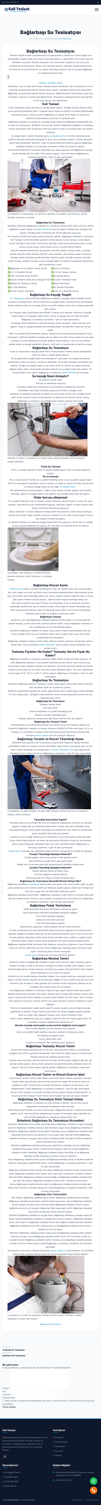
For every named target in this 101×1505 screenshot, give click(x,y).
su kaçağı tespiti (68, 487)
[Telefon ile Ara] (93, 1490)
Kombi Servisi (15, 851)
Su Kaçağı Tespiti (12, 1472)
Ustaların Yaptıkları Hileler (50, 83)
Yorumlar (59, 1451)
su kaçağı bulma (57, 136)
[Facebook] (98, 2)
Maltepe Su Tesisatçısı (50, 1324)
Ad (4, 1391)
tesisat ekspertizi (58, 1250)
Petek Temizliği (11, 1481)
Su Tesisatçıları (17, 298)
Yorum (6, 1388)
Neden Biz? (60, 1446)
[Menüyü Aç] (97, 9)
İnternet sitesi (8, 1397)
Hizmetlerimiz (61, 1442)
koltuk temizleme (47, 644)
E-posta (6, 1394)
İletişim (58, 1455)
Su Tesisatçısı (65, 39)
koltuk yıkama (41, 735)
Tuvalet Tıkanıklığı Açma (62, 749)
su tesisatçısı (33, 884)
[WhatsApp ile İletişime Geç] (93, 1481)
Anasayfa (59, 1437)
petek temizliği (69, 372)
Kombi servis (31, 955)
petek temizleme (44, 229)
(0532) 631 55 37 (12, 2)
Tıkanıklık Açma (16, 589)
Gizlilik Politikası (77, 1500)
